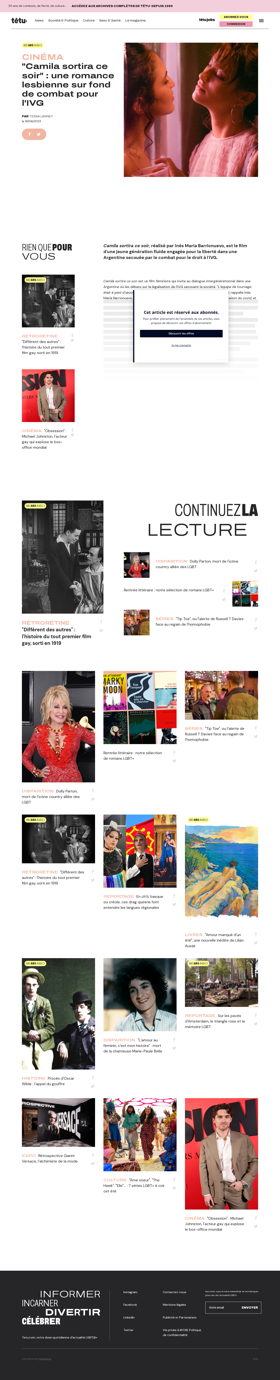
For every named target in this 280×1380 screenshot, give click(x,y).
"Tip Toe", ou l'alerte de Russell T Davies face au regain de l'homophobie (214, 734)
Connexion (236, 24)
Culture (88, 20)
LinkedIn (128, 1317)
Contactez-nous (174, 1292)
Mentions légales (174, 1305)
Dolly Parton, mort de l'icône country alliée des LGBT (51, 797)
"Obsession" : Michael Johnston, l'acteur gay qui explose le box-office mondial (214, 1224)
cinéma (43, 57)
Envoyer (250, 1307)
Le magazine (135, 20)
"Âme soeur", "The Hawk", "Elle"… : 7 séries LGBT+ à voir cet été (134, 1186)
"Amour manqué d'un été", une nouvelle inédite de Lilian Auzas (214, 940)
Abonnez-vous (236, 17)
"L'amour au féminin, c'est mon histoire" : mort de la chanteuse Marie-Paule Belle (132, 1046)
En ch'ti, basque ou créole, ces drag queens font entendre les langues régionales (133, 902)
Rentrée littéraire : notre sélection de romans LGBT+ (169, 590)
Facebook (130, 1305)
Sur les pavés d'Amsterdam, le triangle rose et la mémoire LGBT (215, 1021)
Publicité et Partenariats (180, 1317)
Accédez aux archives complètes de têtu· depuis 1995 (122, 6)
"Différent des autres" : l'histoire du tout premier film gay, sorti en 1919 (43, 347)
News (39, 20)
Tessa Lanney (41, 116)
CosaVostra (45, 1358)
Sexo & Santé (110, 20)
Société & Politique (63, 20)
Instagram (130, 1292)
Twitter (128, 1330)
